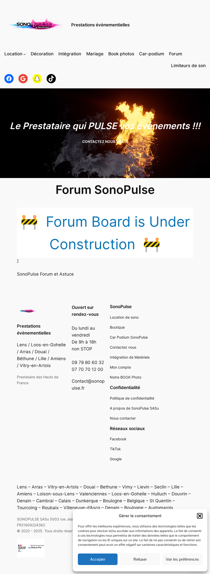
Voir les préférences (182, 559)
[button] (199, 515)
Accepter (97, 559)
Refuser (140, 559)
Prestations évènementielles (100, 24)
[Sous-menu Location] (24, 54)
